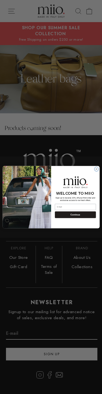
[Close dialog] (96, 169)
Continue (75, 215)
